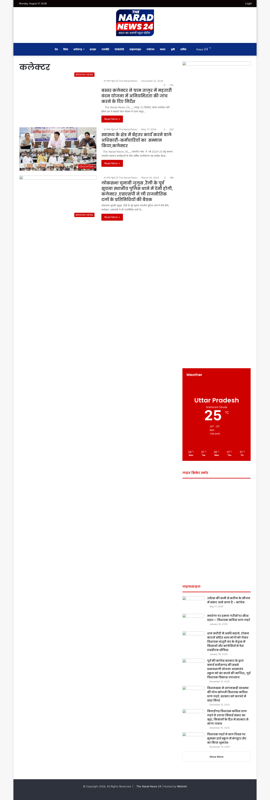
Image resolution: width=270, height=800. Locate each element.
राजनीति (105, 49)
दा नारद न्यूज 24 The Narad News (120, 80)
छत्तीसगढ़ (78, 49)
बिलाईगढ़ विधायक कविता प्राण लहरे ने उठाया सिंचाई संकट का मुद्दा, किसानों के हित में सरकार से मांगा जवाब (227, 717)
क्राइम (93, 49)
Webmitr (182, 786)
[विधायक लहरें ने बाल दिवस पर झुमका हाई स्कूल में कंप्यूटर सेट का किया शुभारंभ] (193, 739)
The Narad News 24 (148, 786)
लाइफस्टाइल (135, 49)
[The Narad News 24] (135, 23)
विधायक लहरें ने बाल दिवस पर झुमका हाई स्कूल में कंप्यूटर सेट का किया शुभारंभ (226, 738)
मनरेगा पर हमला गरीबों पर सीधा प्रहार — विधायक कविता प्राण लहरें (228, 618)
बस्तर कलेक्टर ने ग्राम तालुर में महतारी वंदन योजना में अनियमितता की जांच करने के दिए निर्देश (136, 96)
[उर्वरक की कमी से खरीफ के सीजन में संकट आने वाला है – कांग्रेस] (193, 603)
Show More (217, 756)
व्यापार (162, 49)
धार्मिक (183, 49)
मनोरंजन (150, 49)
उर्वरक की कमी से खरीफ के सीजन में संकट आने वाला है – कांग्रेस (228, 600)
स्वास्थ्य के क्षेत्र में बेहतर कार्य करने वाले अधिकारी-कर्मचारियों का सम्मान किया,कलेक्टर (136, 140)
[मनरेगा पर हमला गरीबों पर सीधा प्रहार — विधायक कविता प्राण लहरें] (193, 621)
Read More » (112, 119)
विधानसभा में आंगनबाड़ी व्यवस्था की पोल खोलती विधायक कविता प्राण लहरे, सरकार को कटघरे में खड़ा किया (228, 694)
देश (56, 49)
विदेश (65, 49)
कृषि (173, 49)
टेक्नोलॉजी (119, 49)
